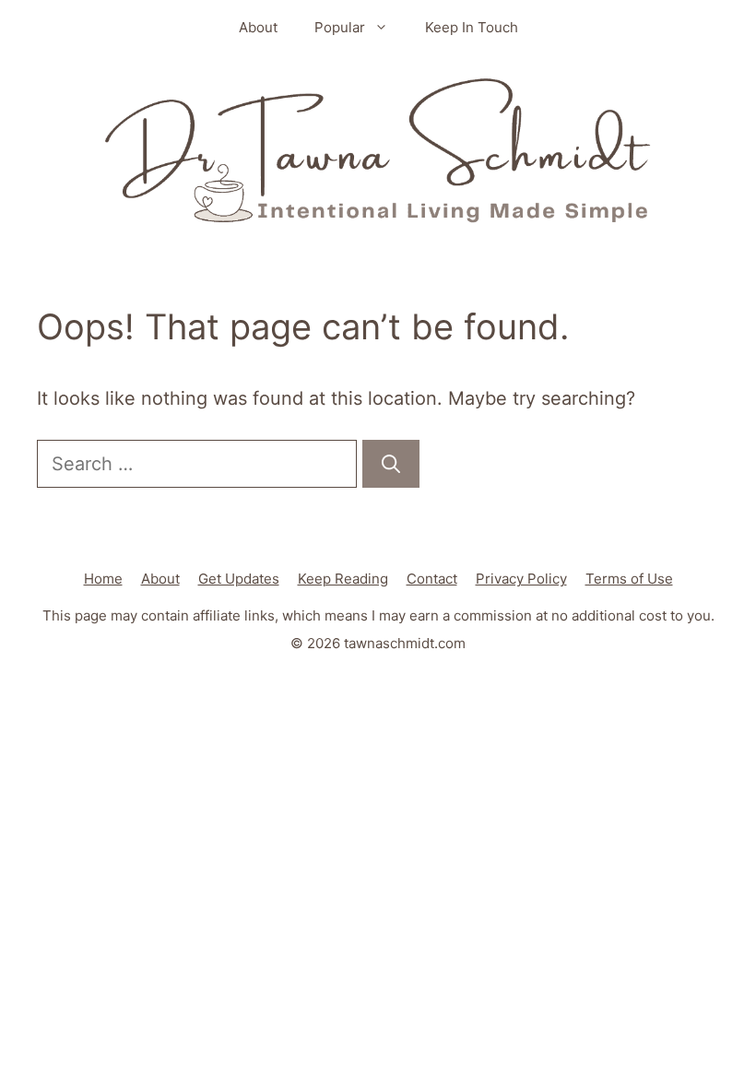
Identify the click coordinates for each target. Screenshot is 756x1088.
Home (103, 578)
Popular (339, 27)
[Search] (390, 464)
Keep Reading (343, 578)
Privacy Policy (521, 578)
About (258, 27)
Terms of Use (629, 578)
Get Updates (238, 578)
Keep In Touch (471, 27)
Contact (432, 578)
